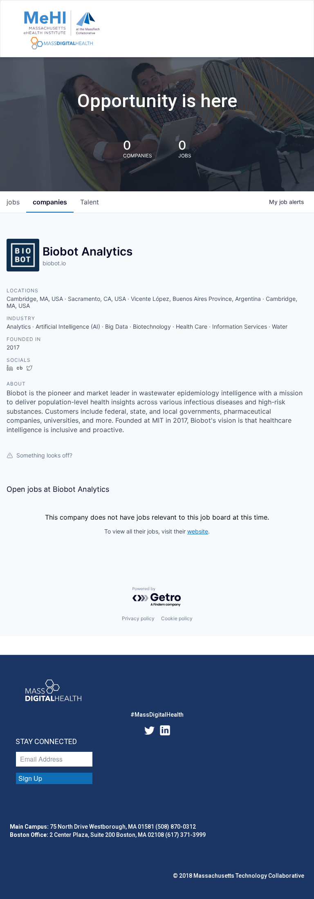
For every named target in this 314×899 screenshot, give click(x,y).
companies (50, 202)
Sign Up (30, 778)
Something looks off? (44, 455)
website (197, 531)
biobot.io (54, 263)
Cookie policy (177, 618)
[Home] (61, 30)
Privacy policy (138, 618)
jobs (13, 202)
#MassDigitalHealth (157, 714)
